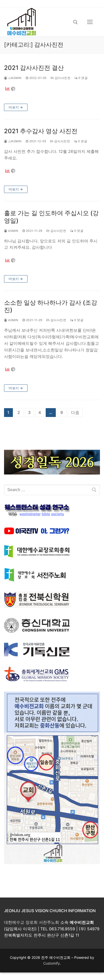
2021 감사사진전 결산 (34, 67)
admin (12, 231)
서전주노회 (49, 922)
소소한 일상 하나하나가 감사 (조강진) (50, 306)
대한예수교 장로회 (21, 922)
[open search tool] (75, 22)
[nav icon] (90, 22)
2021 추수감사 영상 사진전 (40, 131)
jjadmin (14, 78)
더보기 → (16, 107)
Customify (51, 963)
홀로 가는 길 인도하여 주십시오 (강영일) (51, 216)
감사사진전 (62, 78)
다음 (75, 412)
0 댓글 (83, 78)
